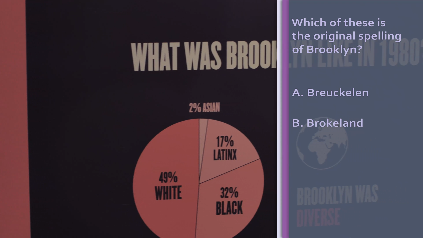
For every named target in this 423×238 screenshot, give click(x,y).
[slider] (25, 210)
